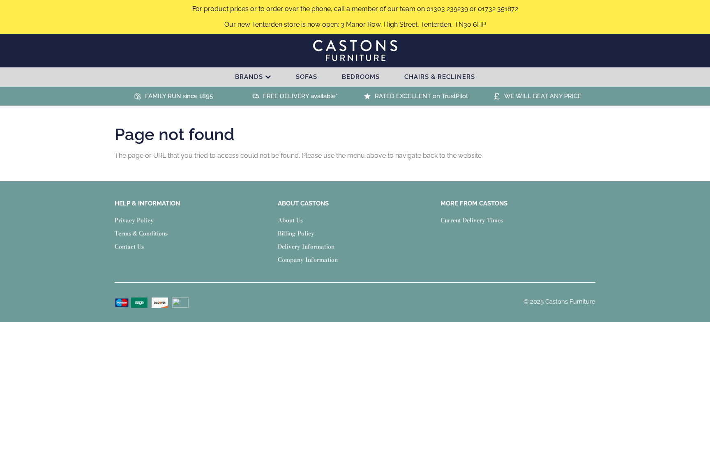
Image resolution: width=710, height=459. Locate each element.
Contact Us (129, 246)
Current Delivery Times (471, 220)
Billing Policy (296, 233)
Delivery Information (306, 246)
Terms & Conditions (141, 233)
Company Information (308, 260)
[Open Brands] (268, 77)
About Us (290, 220)
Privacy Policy (134, 220)
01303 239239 (447, 9)
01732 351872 (498, 9)
